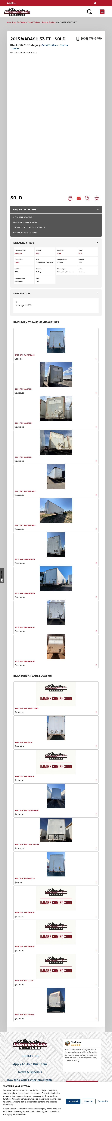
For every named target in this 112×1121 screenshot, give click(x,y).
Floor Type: (61, 269)
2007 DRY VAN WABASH (25, 491)
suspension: (62, 259)
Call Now (12, 3)
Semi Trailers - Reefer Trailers (42, 22)
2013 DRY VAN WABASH (25, 559)
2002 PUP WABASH (23, 389)
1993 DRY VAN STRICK (24, 1015)
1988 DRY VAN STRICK (24, 913)
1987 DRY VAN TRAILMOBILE (27, 845)
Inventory (11, 22)
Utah (59, 253)
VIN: (37, 259)
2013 (80, 253)
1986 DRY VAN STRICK (24, 777)
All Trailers (22, 22)
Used (17, 262)
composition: (20, 278)
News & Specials (30, 1072)
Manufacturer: (20, 250)
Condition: (19, 259)
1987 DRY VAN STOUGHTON (27, 811)
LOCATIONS (30, 1056)
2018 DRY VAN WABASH (25, 627)
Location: (60, 250)
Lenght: (81, 259)
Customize (103, 1101)
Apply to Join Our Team (30, 1064)
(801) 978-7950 (91, 38)
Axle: (80, 269)
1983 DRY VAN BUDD (23, 742)
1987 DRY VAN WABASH (25, 355)
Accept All (73, 1101)
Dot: (37, 278)
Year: (80, 250)
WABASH (18, 253)
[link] (70, 199)
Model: (38, 250)
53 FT (38, 253)
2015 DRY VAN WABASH (25, 593)
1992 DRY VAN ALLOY (24, 981)
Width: (17, 269)
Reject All (88, 1101)
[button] (95, 3)
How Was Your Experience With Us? (29, 1081)
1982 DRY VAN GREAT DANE (27, 708)
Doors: (38, 269)
